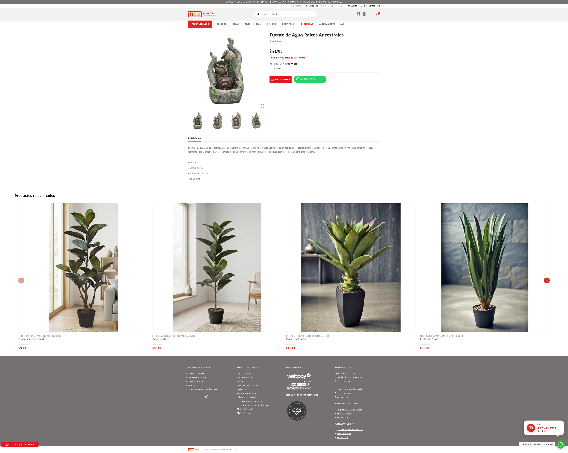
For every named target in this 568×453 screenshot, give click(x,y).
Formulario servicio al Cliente (250, 401)
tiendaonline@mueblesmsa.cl (204, 389)
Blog (363, 6)
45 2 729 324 (342, 437)
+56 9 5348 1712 (344, 381)
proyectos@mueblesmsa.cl (349, 409)
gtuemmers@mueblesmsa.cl (350, 429)
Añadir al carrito (282, 79)
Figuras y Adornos (38, 336)
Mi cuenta (352, 6)
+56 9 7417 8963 (344, 413)
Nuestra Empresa (196, 373)
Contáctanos (374, 6)
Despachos (242, 381)
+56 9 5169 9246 (246, 409)
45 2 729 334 (342, 417)
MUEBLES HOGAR (253, 24)
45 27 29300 (244, 413)
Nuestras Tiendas (314, 6)
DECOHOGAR (307, 24)
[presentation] (21, 280)
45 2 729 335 (342, 397)
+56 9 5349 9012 (344, 393)
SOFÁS (236, 24)
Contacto (192, 385)
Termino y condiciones (247, 393)
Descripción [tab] (194, 138)
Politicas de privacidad (247, 397)
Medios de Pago (244, 377)
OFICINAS (271, 24)
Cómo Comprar (244, 373)
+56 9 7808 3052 (344, 433)
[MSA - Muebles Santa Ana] (201, 14)
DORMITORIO (288, 24)
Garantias (241, 389)
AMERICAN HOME (327, 24)
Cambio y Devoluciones (247, 385)
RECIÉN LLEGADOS (54, 336)
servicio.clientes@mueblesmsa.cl (254, 405)
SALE (341, 24)
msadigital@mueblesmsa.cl (349, 389)
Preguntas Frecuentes (334, 6)
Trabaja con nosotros (198, 377)
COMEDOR (221, 24)
